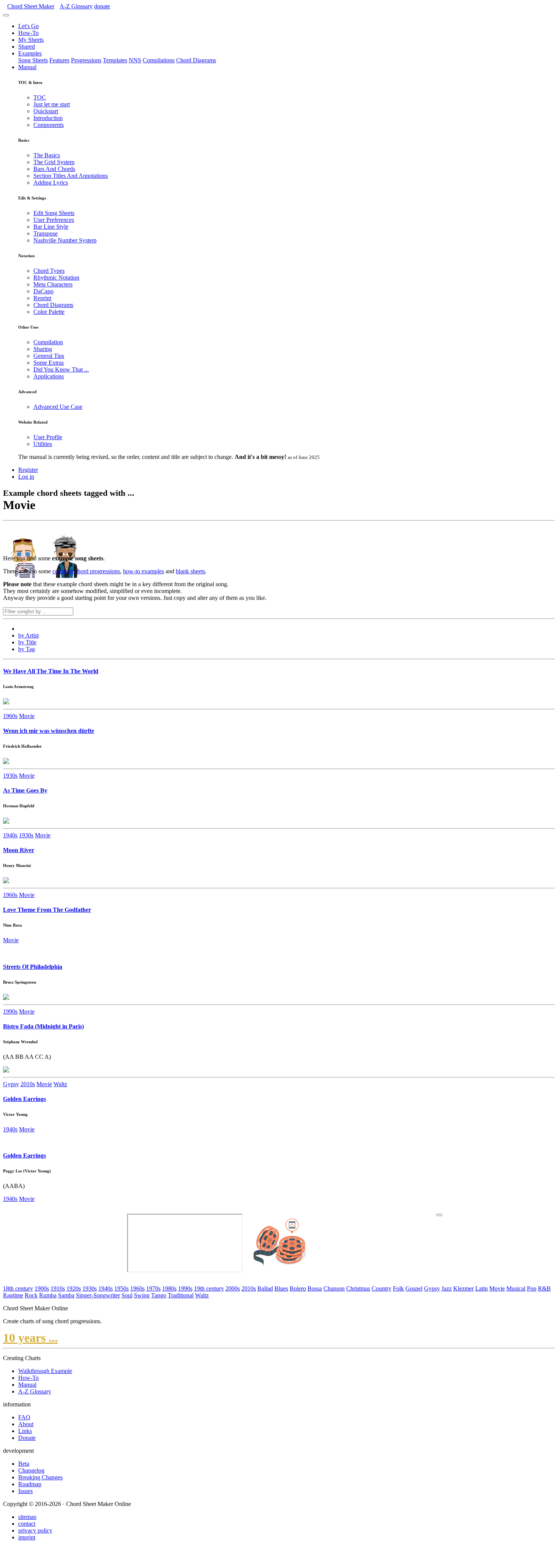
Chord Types (49, 270)
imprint (26, 1537)
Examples (30, 53)
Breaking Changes (40, 1477)
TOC (39, 97)
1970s (153, 1288)
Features (59, 60)
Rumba (48, 1295)
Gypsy (11, 1084)
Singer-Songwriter (98, 1295)
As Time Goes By (25, 790)
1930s (10, 775)
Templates (115, 60)
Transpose (45, 233)
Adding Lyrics (50, 182)
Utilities (42, 444)
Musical (515, 1288)
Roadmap (29, 1484)
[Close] (439, 1215)
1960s (10, 716)
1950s (121, 1288)
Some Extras (48, 362)
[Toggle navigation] (6, 15)
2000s (232, 1288)
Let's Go (28, 26)
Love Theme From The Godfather (47, 909)
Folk (398, 1288)
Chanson (334, 1288)
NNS (135, 60)
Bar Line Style (50, 226)
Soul (126, 1295)
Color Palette (49, 311)
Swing (142, 1295)
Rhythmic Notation (56, 277)
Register (28, 470)
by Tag (26, 649)
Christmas (358, 1288)
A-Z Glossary (34, 1391)
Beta (23, 1463)
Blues (281, 1288)
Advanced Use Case (57, 406)
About (25, 1424)
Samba (66, 1295)
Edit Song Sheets (53, 213)
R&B (544, 1288)
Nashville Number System (64, 240)
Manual (27, 67)
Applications (48, 376)
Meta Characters (53, 284)
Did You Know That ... (61, 369)
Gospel (413, 1288)
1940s (10, 835)
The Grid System (53, 162)
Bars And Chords (54, 169)
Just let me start (51, 104)
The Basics (46, 155)
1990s (10, 1011)
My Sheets (31, 39)
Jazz (446, 1288)
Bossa (314, 1288)
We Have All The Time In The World (50, 671)
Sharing (42, 349)
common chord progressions (86, 571)
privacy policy (35, 1530)
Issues (25, 1491)
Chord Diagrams (196, 60)
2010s (27, 1084)
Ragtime (13, 1295)
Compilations (159, 60)
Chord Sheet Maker (30, 6)
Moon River (18, 850)
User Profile (47, 437)
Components (48, 125)
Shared (26, 46)
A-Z (76, 6)
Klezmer (463, 1288)
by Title (27, 642)
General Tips (48, 356)
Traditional (181, 1295)
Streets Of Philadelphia (32, 966)
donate (102, 6)
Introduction (48, 118)
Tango (158, 1295)
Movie (27, 716)
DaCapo (43, 291)
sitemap (27, 1517)
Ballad (265, 1288)
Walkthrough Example (45, 1371)
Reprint (42, 298)
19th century (209, 1288)
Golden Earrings (24, 1099)
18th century (18, 1288)
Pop (531, 1288)
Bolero (298, 1288)
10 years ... (30, 1338)
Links (25, 1431)
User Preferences (53, 220)
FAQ (24, 1417)
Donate (27, 1438)
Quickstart (45, 111)
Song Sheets (33, 60)
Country (381, 1288)
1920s (73, 1288)
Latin (481, 1288)
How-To (28, 33)
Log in (26, 476)
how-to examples (143, 571)
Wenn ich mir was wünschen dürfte (48, 731)
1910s (57, 1288)
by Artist (28, 635)
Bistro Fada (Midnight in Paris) (43, 1026)
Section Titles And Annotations (70, 175)
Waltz (60, 1084)
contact (26, 1523)
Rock (31, 1295)
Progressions (86, 60)
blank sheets (190, 571)
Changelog (31, 1470)
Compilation (48, 342)
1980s (169, 1288)
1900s (42, 1288)
